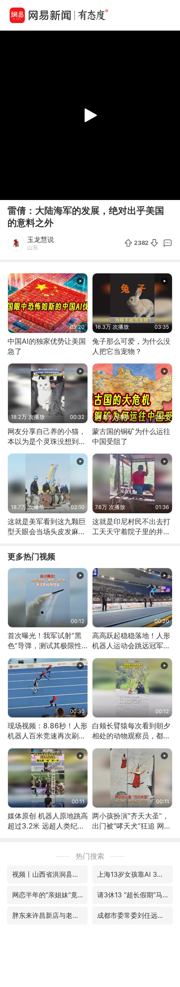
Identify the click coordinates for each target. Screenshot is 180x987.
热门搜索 (90, 856)
